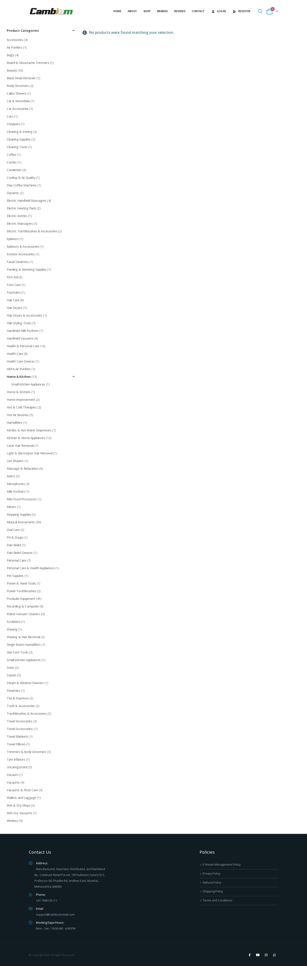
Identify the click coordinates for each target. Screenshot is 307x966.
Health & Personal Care (23, 346)
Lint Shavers (15, 461)
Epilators (13, 239)
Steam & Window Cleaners (25, 683)
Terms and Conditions (217, 900)
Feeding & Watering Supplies (27, 269)
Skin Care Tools (17, 652)
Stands (11, 675)
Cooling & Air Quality (21, 177)
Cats (10, 116)
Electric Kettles (17, 216)
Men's (11, 476)
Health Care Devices (21, 361)
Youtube (257, 955)
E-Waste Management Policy (221, 864)
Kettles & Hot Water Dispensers (29, 430)
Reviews (179, 11)
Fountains (13, 292)
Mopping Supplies (19, 514)
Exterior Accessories (21, 254)
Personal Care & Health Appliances (30, 568)
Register (244, 11)
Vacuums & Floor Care (22, 790)
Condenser (14, 170)
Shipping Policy (213, 891)
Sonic (10, 667)
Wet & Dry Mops (18, 805)
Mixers (11, 507)
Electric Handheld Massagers (27, 200)
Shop (147, 11)
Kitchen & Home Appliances (26, 438)
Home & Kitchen (19, 376)
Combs (12, 162)
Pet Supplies (15, 576)
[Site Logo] (51, 11)
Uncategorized (17, 767)
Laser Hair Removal (20, 445)
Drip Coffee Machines (22, 185)
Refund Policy (212, 882)
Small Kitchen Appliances (28, 384)
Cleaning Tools (17, 147)
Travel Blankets (17, 736)
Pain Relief (14, 545)
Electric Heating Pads (21, 208)
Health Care (15, 353)
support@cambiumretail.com (55, 914)
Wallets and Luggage (21, 798)
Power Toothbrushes (21, 591)
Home (117, 11)
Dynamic (13, 193)
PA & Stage (15, 537)
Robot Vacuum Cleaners (23, 614)
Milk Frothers (16, 491)
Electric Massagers (20, 223)
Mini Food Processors (22, 499)
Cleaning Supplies (19, 139)
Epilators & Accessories (23, 246)
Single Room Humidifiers (23, 644)
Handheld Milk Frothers (23, 331)
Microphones (16, 484)
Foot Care (14, 285)
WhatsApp (274, 955)
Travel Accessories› (20, 729)
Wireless (12, 821)
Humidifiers (14, 422)
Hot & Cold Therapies (22, 407)
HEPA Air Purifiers (19, 369)
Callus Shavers (16, 93)
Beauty (12, 70)
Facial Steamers (18, 262)
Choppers (13, 124)
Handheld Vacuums (20, 338)
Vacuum (12, 775)
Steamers (13, 690)
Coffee (11, 154)
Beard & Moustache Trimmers (28, 63)
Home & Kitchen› (19, 392)
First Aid (12, 277)
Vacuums (13, 782)
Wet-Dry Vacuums (19, 813)
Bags (10, 55)
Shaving (12, 629)
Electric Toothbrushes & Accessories (32, 231)
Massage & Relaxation (22, 468)
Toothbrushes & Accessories (27, 713)
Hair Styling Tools (19, 323)
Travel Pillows (16, 744)
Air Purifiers (14, 47)
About (132, 11)
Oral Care (13, 530)
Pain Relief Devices (20, 553)
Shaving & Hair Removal (23, 637)
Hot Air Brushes (18, 415)
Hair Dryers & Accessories (24, 315)
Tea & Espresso (18, 698)
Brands (162, 11)
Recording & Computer (23, 606)
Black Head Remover (21, 78)
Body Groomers (18, 86)
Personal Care (16, 560)
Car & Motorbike (18, 101)
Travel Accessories (19, 721)
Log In (221, 11)
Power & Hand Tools (21, 583)
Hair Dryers (14, 308)
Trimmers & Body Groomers (26, 752)
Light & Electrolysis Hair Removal (29, 453)
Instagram (266, 955)
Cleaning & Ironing (19, 131)
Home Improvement (21, 399)
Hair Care (13, 300)
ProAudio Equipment (21, 598)
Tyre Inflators (16, 759)
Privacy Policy (211, 873)
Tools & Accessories (21, 706)
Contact (198, 11)
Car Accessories (18, 109)
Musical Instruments (21, 522)
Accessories (15, 40)
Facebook (249, 955)
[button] (260, 11)
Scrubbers (13, 621)
